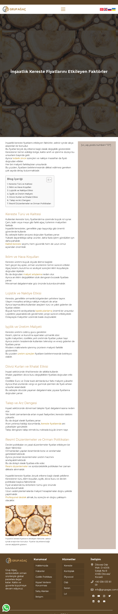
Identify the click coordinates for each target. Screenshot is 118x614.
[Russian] (110, 9)
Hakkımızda (41, 565)
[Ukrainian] (114, 9)
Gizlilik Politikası (43, 576)
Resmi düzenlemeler (16, 466)
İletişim (39, 596)
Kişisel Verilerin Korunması (43, 584)
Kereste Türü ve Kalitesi (20, 184)
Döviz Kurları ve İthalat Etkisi (23, 197)
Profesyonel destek (15, 497)
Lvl (65, 593)
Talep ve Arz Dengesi (19, 200)
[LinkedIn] (93, 601)
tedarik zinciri (19, 158)
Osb (66, 582)
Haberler (40, 571)
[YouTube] (98, 596)
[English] (106, 9)
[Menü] (63, 9)
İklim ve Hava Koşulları (20, 187)
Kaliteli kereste (13, 244)
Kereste (68, 565)
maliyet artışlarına (32, 274)
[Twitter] (109, 596)
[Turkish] (102, 9)
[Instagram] (104, 596)
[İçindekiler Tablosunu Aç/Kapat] (47, 179)
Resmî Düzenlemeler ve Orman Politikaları (30, 203)
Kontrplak (69, 571)
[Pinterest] (98, 601)
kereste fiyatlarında (51, 423)
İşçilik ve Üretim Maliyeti (21, 194)
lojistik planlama (43, 310)
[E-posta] (104, 601)
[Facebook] (93, 596)
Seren (67, 588)
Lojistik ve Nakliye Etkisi (21, 190)
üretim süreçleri (26, 353)
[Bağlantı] (14, 9)
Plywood (68, 576)
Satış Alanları (42, 591)
